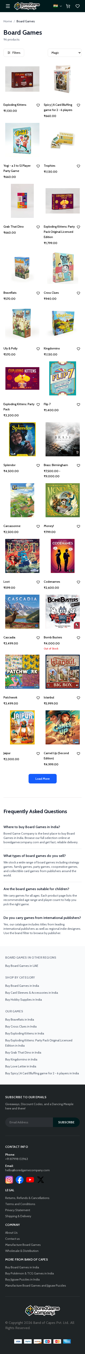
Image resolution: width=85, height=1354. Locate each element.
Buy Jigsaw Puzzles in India (22, 1279)
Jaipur (6, 753)
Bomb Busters (53, 637)
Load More (43, 779)
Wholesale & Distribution (22, 1251)
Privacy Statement (17, 1210)
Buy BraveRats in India (19, 1019)
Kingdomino (52, 348)
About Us (11, 1233)
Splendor (9, 465)
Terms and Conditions (20, 1204)
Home (7, 21)
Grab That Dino (13, 226)
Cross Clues (51, 293)
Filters (16, 53)
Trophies (49, 166)
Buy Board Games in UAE (21, 966)
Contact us (12, 1239)
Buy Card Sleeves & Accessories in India (31, 993)
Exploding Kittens (14, 105)
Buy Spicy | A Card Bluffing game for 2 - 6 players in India (42, 1073)
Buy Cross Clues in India (21, 1026)
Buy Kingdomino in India (21, 1059)
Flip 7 (47, 404)
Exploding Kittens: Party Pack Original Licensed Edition (59, 232)
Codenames (52, 582)
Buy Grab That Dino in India (23, 1052)
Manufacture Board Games (23, 1245)
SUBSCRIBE (66, 1122)
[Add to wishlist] (38, 105)
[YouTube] (30, 1180)
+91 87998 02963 (16, 1159)
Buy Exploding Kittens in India (24, 1033)
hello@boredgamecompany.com (27, 1170)
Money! (49, 526)
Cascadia (9, 637)
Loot (6, 582)
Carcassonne (11, 526)
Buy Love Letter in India (20, 1066)
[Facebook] (20, 1180)
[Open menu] (7, 6)
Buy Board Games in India (22, 986)
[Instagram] (9, 1180)
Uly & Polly (10, 348)
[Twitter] (40, 1180)
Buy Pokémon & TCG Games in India (29, 1273)
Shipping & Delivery (18, 1216)
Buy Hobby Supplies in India (23, 1000)
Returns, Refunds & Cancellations (27, 1198)
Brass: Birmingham (56, 465)
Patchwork (10, 697)
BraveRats (10, 293)
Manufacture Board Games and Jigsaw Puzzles (35, 1285)
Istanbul (49, 697)
